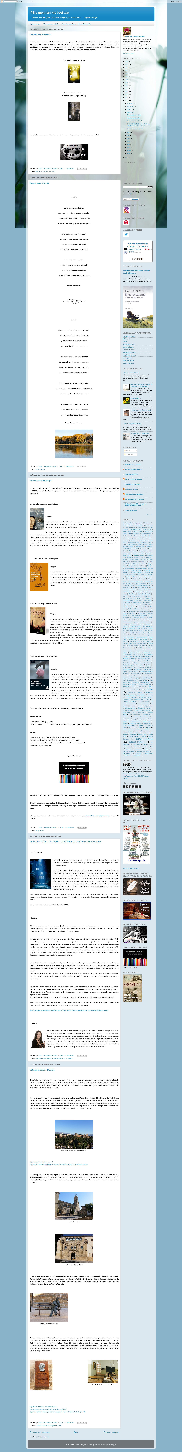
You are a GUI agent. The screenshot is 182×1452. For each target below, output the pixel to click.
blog (37, 830)
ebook (150, 694)
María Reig (132, 648)
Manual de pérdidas (133, 645)
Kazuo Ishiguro (147, 609)
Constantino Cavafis (146, 542)
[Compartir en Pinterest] (86, 169)
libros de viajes (133, 727)
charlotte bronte (140, 689)
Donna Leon (132, 551)
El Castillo (149, 555)
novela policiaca (134, 736)
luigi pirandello (139, 732)
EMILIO (148, 553)
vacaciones (127, 753)
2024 (127, 68)
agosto (129, 132)
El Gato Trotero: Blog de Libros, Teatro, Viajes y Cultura (135, 505)
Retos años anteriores (68, 24)
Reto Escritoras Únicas (144, 658)
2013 (127, 101)
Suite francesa (137, 669)
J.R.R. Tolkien (126, 602)
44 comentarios (69, 827)
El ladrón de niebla (141, 568)
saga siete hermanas (128, 751)
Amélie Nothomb (127, 525)
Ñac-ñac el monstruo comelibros (133, 755)
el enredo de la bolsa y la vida (141, 699)
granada (54, 1426)
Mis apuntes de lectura (50, 12)
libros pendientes (128, 730)
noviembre (130, 106)
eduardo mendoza (131, 697)
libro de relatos (129, 725)
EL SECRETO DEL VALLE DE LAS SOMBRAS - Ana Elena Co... (138, 125)
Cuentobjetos (149, 546)
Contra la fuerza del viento (129, 544)
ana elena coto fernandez (43, 1059)
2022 (127, 74)
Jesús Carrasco (137, 604)
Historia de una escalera (135, 596)
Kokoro (124, 611)
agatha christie (145, 682)
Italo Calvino (147, 600)
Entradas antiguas (111, 1432)
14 (123, 523)
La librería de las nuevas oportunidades (139, 620)
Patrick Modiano (139, 656)
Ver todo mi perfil (128, 53)
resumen (138, 749)
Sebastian (140, 665)
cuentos (140, 692)
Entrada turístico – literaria (42, 1069)
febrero (129, 150)
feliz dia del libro (130, 708)
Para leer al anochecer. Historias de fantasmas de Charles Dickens (141, 385)
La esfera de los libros (129, 355)
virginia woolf (148, 753)
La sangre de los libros (135, 626)
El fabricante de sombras (139, 564)
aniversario (126, 687)
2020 (127, 80)
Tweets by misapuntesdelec (131, 868)
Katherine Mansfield (134, 609)
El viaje (151, 583)
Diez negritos (143, 549)
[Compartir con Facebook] (84, 169)
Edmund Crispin (138, 555)
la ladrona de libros (134, 721)
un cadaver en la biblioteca (144, 751)
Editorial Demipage (129, 336)
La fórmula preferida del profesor (138, 615)
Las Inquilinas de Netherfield (134, 499)
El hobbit (150, 566)
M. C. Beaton (146, 641)
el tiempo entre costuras (136, 706)
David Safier (128, 549)
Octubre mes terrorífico (40, 34)
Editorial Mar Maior (129, 352)
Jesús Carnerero (127, 604)
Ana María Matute (139, 525)
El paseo (139, 577)
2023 (127, 71)
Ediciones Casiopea (129, 350)
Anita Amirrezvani (130, 527)
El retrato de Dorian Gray (139, 579)
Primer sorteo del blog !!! (41, 480)
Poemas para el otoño (39, 182)
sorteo (42, 830)
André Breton (149, 525)
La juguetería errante (138, 617)
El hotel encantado (129, 568)
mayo (129, 141)
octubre (45, 172)
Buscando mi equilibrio (132, 484)
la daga (134, 719)
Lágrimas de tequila (134, 641)
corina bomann (131, 692)
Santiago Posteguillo (129, 665)
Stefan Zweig (127, 669)
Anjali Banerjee (142, 527)
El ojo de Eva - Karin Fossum (140, 433)
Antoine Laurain (137, 531)
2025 (127, 65)
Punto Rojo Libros (128, 361)
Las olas (150, 632)
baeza (50, 1426)
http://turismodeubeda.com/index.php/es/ (43, 1407)
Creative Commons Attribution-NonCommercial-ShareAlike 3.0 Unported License (136, 776)
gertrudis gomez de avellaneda (143, 710)
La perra (142, 624)
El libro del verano (148, 572)
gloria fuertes (126, 712)
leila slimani (147, 723)
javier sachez (141, 712)
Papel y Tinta (128, 656)
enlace (132, 194)
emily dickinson (148, 706)
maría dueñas (133, 734)
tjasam (95, 1445)
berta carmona (142, 687)
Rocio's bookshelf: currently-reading (137, 245)
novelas (144, 736)
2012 (127, 157)
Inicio (76, 1432)
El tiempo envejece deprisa (139, 583)
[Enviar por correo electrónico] (78, 169)
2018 (127, 86)
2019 (127, 83)
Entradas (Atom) (43, 1437)
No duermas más (146, 652)
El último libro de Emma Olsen (143, 585)
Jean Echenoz (146, 602)
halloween (39, 172)
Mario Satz (142, 645)
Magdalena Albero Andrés (129, 643)
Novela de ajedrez (127, 654)
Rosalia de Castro (127, 663)
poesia (128, 748)
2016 (127, 92)
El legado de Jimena (135, 570)
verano (137, 753)
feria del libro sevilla (144, 708)
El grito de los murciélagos (137, 566)
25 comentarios (69, 1055)
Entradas (128, 451)
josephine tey (146, 714)
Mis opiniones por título (50, 24)
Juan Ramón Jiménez (129, 607)
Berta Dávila (149, 536)
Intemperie (147, 598)
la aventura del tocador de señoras (141, 717)
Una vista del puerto (134, 676)
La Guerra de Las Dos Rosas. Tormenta (139, 611)
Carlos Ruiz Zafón (142, 538)
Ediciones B (126, 339)
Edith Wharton (127, 555)
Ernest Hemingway (127, 592)
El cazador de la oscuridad (137, 561)
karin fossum (126, 717)
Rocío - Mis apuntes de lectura (48, 168)
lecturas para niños (136, 723)
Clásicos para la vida (133, 542)
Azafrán (142, 536)
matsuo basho (142, 734)
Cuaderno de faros (139, 546)
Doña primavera (143, 551)
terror (53, 172)
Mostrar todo (150, 514)
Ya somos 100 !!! (136, 398)
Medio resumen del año (131, 373)
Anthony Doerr (127, 531)
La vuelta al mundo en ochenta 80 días (137, 632)
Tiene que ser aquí (133, 671)
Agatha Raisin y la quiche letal (134, 523)
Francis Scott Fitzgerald (144, 594)
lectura (125, 723)
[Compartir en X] (82, 169)
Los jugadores (130, 637)
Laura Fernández (129, 635)
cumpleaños (149, 692)
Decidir (136, 549)
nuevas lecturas (144, 738)
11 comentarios (69, 168)
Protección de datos (84, 24)
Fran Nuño (132, 594)
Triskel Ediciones (128, 363)
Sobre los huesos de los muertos (142, 667)
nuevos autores (136, 741)
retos (147, 748)
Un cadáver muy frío (136, 673)
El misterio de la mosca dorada (145, 574)
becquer (134, 687)
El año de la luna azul (133, 559)
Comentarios (129, 454)
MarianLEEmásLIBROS (133, 469)
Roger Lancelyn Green (144, 661)
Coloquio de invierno (134, 249)
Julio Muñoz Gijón (143, 607)
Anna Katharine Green (135, 529)
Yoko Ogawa (135, 682)
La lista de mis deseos (145, 622)
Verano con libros (146, 676)
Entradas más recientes (39, 1432)
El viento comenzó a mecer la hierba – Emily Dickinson (137, 271)
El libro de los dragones (135, 572)
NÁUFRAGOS (137, 654)
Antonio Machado (41, 1426)
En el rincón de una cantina (134, 494)
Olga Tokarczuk (148, 654)
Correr (139, 544)
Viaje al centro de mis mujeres (131, 678)
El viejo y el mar (129, 585)
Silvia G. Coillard (127, 667)
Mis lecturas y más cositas (133, 479)
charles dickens (130, 689)
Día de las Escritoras (138, 553)
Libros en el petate (131, 510)
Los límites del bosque (141, 637)
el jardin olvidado (144, 701)
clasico (149, 689)
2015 (127, 95)
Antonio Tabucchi (146, 533)
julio (128, 135)
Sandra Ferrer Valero (145, 663)
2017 (127, 89)
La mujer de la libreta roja (130, 624)
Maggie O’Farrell (142, 643)
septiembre (130, 112)
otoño (38, 469)
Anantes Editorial (128, 344)
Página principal (35, 24)
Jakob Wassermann (136, 602)
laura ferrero (146, 721)
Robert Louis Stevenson (129, 661)
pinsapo (144, 746)
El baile (143, 559)
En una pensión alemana (145, 589)
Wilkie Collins (143, 680)
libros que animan (142, 730)
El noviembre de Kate (130, 577)
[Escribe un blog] (80, 169)
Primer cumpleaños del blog (132, 424)
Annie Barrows (147, 529)
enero (129, 153)
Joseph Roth (146, 604)
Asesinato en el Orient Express (130, 536)
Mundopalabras (127, 358)
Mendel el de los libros (144, 648)
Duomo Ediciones (128, 347)
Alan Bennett (147, 523)
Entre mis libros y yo (131, 474)
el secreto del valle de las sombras (62, 1059)
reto (50, 172)
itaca (134, 712)
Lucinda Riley (133, 639)
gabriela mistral (127, 710)
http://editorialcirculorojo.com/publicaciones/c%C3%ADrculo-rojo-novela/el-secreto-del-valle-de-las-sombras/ (69, 1010)
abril (128, 144)
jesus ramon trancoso (135, 714)
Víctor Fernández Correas (129, 680)
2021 (127, 77)
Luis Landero (131, 251)
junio (129, 138)
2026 (127, 62)
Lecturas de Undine (131, 489)
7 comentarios (69, 466)
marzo (129, 147)
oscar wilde (137, 744)
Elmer (134, 587)
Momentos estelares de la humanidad (132, 650)
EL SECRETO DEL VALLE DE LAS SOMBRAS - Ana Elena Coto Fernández (65, 841)
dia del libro (141, 695)
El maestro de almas (130, 574)
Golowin (125, 596)
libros (141, 725)
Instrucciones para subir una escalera (132, 598)
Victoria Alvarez (145, 678)
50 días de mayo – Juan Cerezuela (141, 410)
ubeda (59, 1426)
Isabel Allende (138, 600)
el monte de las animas (143, 704)
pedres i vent (137, 746)
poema (43, 469)
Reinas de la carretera (129, 658)
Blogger (113, 1445)
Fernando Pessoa (139, 592)
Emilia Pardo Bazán (143, 587)
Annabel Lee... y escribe (132, 464)
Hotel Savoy (147, 596)
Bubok (125, 342)
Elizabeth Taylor (127, 587)
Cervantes (132, 540)
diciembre (130, 103)
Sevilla (148, 665)
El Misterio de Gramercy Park (133, 557)
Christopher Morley (143, 540)
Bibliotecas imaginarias (130, 538)
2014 (127, 98)
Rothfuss (136, 663)
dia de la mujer (130, 695)
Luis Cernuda (143, 639)
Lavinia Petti (138, 635)
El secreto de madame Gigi (136, 581)
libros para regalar (144, 727)
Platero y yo (148, 656)
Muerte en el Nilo (134, 652)
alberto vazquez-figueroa (129, 684)
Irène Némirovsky (128, 600)
